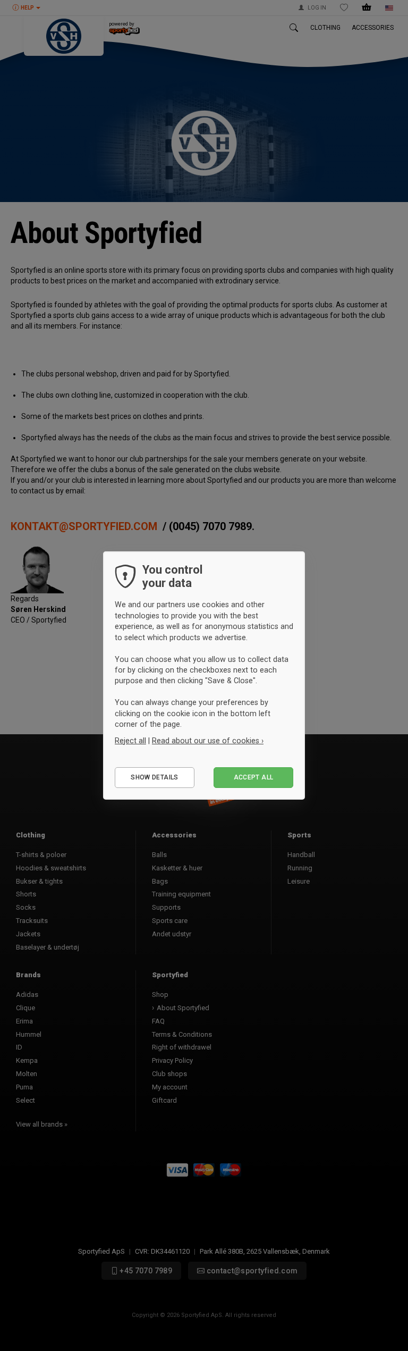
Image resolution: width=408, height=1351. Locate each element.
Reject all (130, 740)
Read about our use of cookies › (208, 740)
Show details (154, 777)
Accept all (254, 777)
